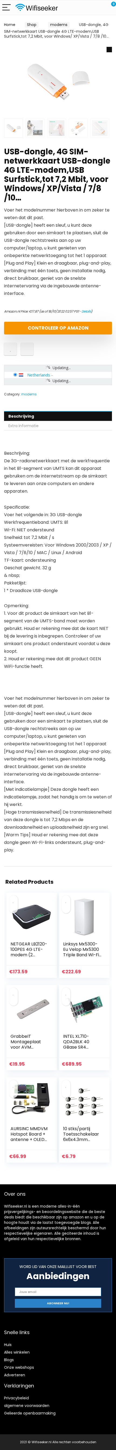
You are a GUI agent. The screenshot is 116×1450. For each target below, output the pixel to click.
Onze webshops (19, 1367)
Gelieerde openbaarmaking (30, 1413)
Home (9, 24)
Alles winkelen (17, 1352)
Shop (31, 24)
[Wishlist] (99, 7)
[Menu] (6, 8)
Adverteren (14, 1375)
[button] (109, 49)
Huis (8, 1344)
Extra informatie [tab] (23, 425)
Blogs (9, 1360)
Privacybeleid (16, 1398)
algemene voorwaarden (26, 1405)
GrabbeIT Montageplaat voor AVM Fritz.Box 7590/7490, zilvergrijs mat (26, 1050)
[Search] (87, 8)
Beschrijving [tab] (21, 416)
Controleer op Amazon (58, 328)
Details (86, 311)
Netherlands (38, 375)
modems (58, 24)
